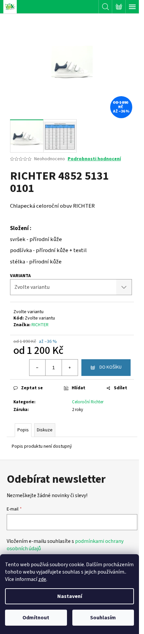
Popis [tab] (23, 430)
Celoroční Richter (87, 402)
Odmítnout (35, 617)
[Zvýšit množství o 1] (70, 368)
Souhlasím (103, 617)
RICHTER (40, 325)
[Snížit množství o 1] (37, 368)
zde (42, 579)
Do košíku (110, 367)
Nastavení (69, 596)
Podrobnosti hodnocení (94, 159)
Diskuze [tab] (45, 430)
